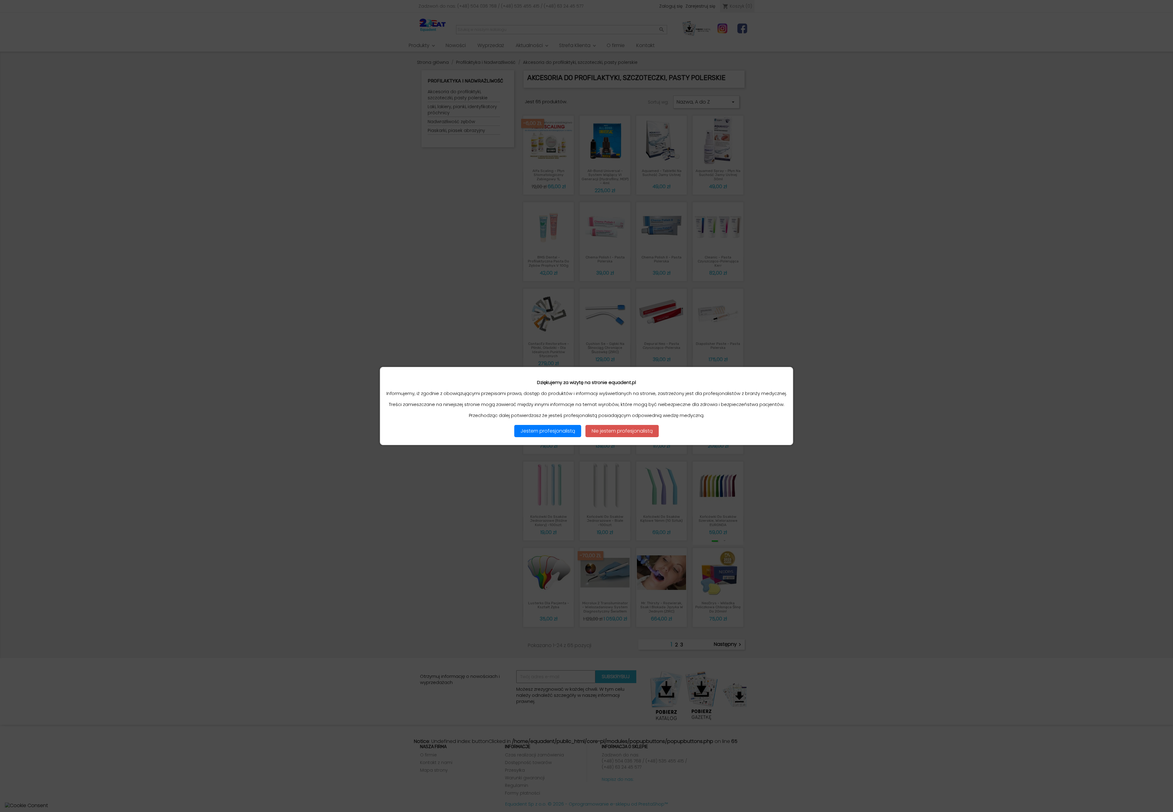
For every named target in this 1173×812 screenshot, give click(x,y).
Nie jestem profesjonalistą (622, 430)
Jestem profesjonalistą (548, 430)
